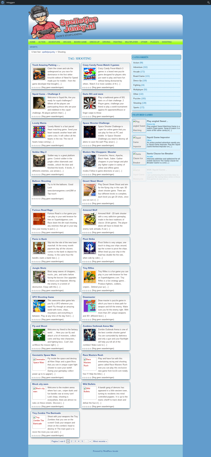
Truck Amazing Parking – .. (46, 65)
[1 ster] (32, 88)
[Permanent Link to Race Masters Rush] (90, 364)
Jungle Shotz (39, 268)
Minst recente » (100, 441)
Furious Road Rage (42, 210)
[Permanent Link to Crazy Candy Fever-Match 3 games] (90, 74)
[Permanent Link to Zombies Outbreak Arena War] (90, 335)
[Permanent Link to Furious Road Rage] (39, 219)
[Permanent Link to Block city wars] (39, 393)
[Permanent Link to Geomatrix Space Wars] (39, 364)
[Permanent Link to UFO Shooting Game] (39, 306)
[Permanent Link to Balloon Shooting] (39, 190)
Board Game (80, 42)
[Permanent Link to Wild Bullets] (90, 393)
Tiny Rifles (88, 268)
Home (32, 42)
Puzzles (154, 42)
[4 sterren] (38, 88)
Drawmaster (89, 297)
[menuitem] (2, 2)
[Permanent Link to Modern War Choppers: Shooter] (90, 161)
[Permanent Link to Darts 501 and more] (90, 103)
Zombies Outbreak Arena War (98, 326)
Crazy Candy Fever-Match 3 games (101, 65)
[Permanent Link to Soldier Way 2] (39, 161)
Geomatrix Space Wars (44, 355)
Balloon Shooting (41, 181)
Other (144, 42)
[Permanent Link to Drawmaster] (90, 306)
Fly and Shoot (39, 326)
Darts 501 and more (93, 94)
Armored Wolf (90, 210)
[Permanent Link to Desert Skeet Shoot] (90, 190)
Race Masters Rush (93, 355)
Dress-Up (94, 42)
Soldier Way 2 (39, 152)
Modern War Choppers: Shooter (99, 152)
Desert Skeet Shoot (93, 181)
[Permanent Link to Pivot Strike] (90, 248)
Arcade (67, 42)
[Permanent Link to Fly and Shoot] (39, 335)
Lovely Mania (39, 123)
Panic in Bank (39, 239)
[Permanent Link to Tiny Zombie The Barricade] (39, 422)
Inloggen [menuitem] (10, 2)
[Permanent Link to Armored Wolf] (90, 219)
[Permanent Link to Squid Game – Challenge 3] (39, 103)
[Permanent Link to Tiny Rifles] (90, 277)
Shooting (167, 42)
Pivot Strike (89, 239)
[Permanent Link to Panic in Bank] (39, 248)
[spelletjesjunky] (35, 8)
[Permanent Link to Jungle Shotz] (39, 277)
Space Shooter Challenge (96, 123)
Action (41, 42)
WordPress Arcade (110, 451)
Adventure (54, 42)
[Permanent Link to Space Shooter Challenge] (90, 132)
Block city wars (40, 384)
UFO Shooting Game (43, 297)
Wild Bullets (89, 384)
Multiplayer (131, 42)
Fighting (117, 42)
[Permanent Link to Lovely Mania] (39, 132)
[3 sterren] (36, 88)
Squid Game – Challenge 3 (46, 94)
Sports (33, 47)
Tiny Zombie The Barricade (46, 413)
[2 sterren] (34, 88)
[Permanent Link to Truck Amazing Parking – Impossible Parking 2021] (39, 74)
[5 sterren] (40, 88)
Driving (106, 42)
